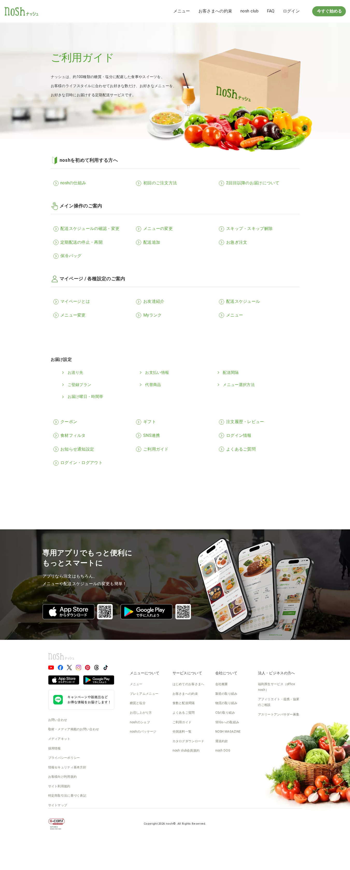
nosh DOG (222, 750)
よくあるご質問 (241, 449)
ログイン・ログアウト (81, 462)
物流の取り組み (226, 703)
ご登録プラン (79, 384)
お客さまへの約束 (215, 11)
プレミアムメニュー (144, 694)
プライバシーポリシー (64, 758)
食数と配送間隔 (184, 703)
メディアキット (59, 739)
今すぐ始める (329, 11)
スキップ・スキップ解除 (249, 228)
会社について (226, 673)
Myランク (152, 315)
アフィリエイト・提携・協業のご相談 (278, 702)
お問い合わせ (57, 720)
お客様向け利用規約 (62, 776)
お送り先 (75, 372)
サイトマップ (57, 805)
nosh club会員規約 (186, 750)
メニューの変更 (158, 228)
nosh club (249, 11)
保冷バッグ (71, 255)
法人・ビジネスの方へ (276, 673)
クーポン (68, 421)
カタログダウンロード (188, 741)
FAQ (271, 11)
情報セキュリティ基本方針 (67, 767)
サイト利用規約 (59, 786)
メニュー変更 (73, 315)
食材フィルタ (73, 435)
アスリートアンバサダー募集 (278, 714)
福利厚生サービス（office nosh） (276, 687)
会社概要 (221, 684)
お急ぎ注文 (236, 242)
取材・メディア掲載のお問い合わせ (73, 729)
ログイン (291, 11)
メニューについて (144, 673)
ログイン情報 (239, 435)
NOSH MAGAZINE (228, 731)
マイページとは (75, 301)
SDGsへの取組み (227, 722)
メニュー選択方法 (238, 384)
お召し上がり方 (141, 712)
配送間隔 (231, 372)
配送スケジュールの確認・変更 (89, 228)
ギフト (149, 421)
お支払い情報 (157, 372)
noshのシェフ (140, 722)
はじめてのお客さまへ (188, 684)
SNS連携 (151, 435)
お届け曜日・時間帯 (85, 396)
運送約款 (221, 741)
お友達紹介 (154, 301)
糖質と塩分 (138, 703)
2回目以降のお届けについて (252, 182)
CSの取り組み (225, 712)
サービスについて (187, 673)
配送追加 (151, 242)
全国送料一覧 (182, 731)
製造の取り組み (226, 694)
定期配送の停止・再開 (81, 242)
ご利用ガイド (156, 449)
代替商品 (153, 384)
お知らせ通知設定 (77, 449)
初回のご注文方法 (160, 182)
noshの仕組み (73, 182)
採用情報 (54, 748)
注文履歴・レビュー (245, 421)
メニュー (181, 11)
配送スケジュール (243, 301)
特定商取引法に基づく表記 (67, 795)
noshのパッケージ (143, 731)
